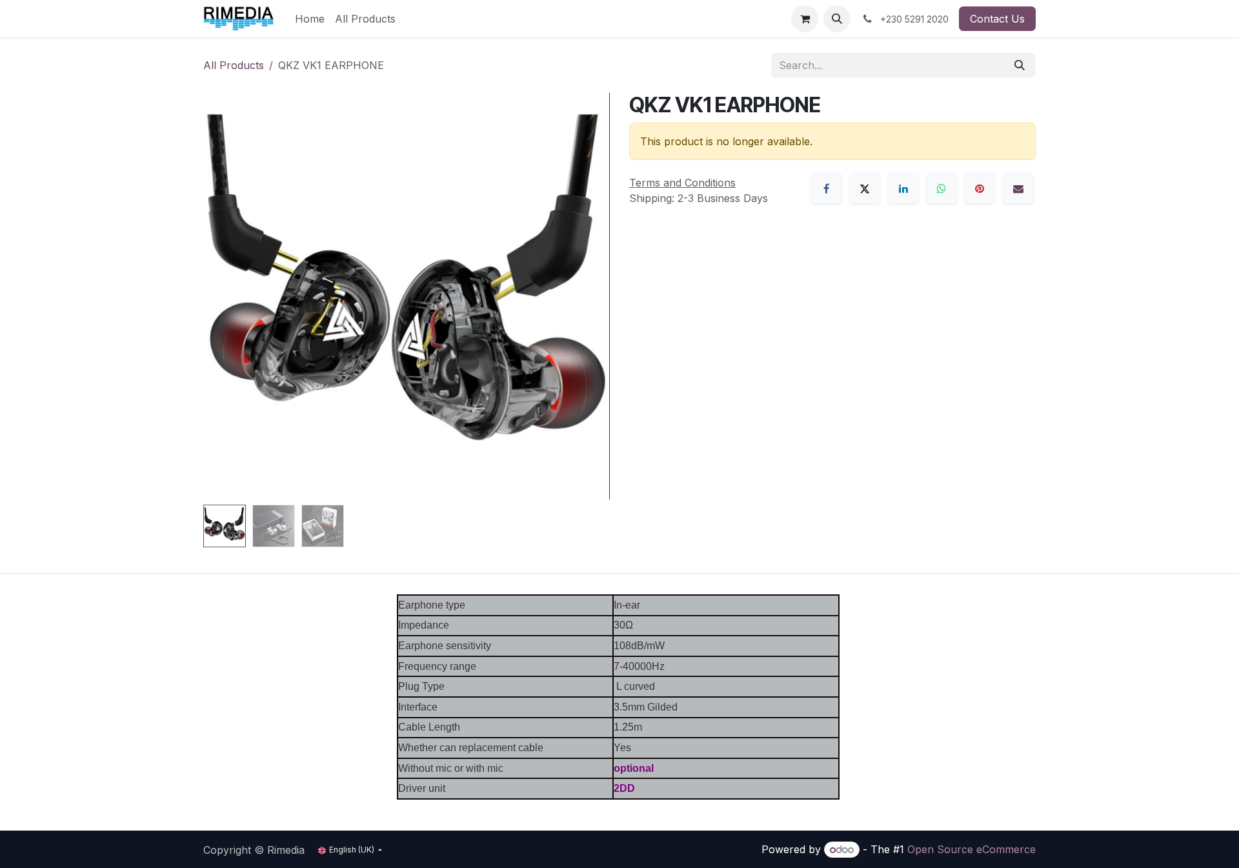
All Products (233, 65)
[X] (864, 188)
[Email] (1018, 188)
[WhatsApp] (941, 188)
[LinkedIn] (903, 188)
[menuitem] (310, 19)
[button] (837, 18)
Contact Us (997, 18)
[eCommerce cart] (804, 18)
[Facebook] (826, 188)
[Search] (1019, 65)
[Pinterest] (979, 188)
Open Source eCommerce (971, 849)
